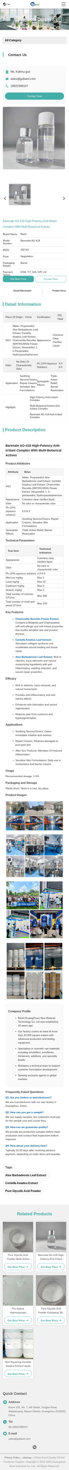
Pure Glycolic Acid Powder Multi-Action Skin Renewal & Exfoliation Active (18, 1257)
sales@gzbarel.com (23, 78)
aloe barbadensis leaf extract (25, 1175)
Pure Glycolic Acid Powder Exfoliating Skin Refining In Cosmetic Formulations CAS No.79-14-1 (51, 1310)
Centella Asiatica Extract (21, 1183)
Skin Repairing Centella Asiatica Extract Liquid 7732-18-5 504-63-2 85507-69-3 (18, 1364)
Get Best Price (18, 279)
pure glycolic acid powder (23, 1190)
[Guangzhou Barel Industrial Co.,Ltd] (35, 4)
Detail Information (22, 290)
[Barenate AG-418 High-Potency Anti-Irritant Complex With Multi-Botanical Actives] (34, 143)
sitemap (27, 1457)
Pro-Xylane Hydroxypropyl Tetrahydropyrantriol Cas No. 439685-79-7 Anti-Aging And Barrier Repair (18, 1310)
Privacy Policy (12, 1457)
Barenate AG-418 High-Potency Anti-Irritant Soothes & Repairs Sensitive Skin (51, 1257)
